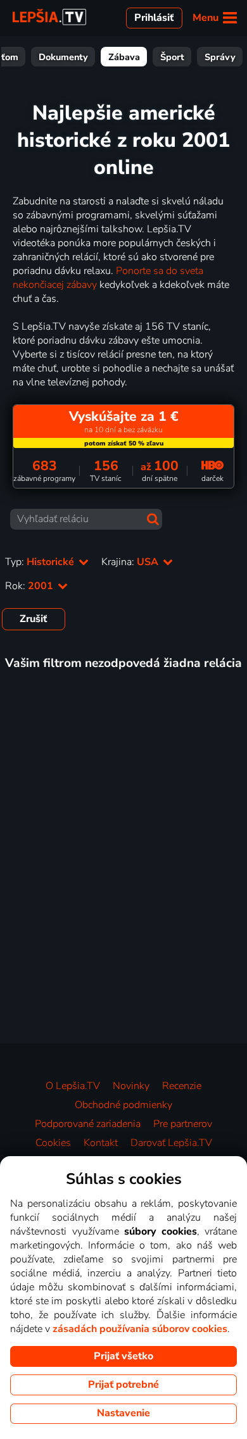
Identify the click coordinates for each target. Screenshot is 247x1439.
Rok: (30, 586)
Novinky (131, 1086)
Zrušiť (33, 619)
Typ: (41, 562)
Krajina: (131, 562)
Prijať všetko (123, 1356)
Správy (220, 57)
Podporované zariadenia (88, 1124)
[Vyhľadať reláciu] (153, 519)
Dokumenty (63, 57)
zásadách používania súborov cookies (140, 1329)
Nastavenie (123, 1413)
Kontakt (101, 1143)
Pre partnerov (182, 1124)
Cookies (53, 1143)
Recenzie (181, 1086)
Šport (172, 57)
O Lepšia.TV (73, 1086)
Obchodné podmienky (123, 1105)
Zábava (124, 57)
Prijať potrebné (123, 1385)
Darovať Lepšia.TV (171, 1143)
